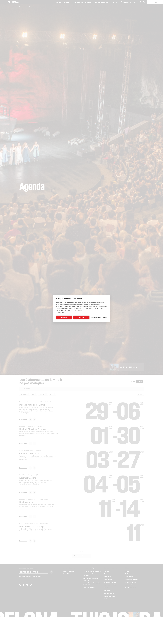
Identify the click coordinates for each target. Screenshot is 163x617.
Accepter (64, 317)
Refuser (81, 317)
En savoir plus (60, 312)
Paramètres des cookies (99, 317)
